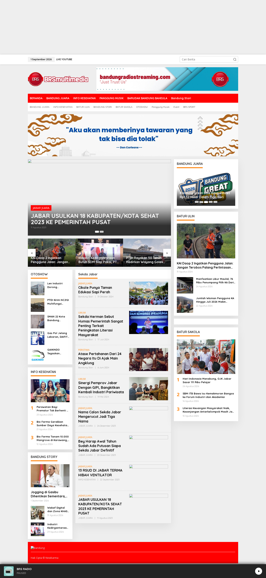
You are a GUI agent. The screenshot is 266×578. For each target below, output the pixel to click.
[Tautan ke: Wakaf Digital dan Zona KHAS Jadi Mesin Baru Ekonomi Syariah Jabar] (37, 512)
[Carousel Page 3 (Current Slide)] (206, 202)
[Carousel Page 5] (215, 202)
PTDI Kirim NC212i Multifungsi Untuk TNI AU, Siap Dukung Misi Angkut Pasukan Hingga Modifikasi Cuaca (58, 301)
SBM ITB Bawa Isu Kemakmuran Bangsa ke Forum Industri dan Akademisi (208, 395)
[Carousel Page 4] (211, 202)
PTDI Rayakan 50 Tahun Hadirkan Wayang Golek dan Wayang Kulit (144, 260)
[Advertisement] (117, 27)
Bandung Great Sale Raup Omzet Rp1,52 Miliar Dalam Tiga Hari (205, 195)
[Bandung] (58, 78)
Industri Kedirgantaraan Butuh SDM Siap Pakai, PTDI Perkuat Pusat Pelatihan (99, 260)
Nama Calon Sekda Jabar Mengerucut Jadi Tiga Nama (99, 416)
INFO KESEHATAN (87, 479)
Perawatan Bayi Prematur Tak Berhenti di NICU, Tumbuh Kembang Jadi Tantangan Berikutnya (53, 408)
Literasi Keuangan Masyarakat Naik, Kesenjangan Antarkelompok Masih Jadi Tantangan (209, 410)
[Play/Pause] (258, 571)
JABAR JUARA (41, 208)
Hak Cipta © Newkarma (44, 557)
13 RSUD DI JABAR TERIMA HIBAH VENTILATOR (100, 472)
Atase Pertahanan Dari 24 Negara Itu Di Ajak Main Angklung (100, 358)
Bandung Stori (85, 296)
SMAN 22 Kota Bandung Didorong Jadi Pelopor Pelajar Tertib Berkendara (57, 318)
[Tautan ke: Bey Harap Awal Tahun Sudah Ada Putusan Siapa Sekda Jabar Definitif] (148, 447)
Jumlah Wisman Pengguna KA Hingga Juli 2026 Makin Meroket (215, 300)
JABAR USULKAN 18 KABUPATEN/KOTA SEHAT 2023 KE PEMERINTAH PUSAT (95, 219)
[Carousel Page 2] (102, 232)
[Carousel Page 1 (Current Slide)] (97, 232)
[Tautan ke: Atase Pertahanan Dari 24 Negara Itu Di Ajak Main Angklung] (148, 359)
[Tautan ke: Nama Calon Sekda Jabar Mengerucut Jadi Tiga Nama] (148, 417)
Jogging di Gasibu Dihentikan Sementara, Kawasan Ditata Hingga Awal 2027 (48, 494)
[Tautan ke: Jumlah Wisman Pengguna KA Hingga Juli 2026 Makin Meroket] (185, 304)
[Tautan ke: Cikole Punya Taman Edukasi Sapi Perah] (148, 293)
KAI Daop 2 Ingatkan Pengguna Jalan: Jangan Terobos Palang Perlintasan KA (49, 260)
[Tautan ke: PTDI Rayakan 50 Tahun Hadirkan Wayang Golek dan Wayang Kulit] (147, 253)
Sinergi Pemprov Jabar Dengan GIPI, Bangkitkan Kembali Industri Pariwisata (101, 387)
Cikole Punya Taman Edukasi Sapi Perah (95, 289)
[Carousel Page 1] (197, 202)
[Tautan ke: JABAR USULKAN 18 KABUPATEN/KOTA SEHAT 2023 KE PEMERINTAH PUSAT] (99, 197)
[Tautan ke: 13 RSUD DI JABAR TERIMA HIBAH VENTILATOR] (148, 476)
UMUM (82, 312)
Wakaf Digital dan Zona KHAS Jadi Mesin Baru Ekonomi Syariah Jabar (58, 509)
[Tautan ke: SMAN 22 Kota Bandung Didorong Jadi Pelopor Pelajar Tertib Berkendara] (37, 321)
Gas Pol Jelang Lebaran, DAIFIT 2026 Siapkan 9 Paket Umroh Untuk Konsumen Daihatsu (58, 334)
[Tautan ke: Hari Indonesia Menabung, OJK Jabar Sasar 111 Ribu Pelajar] (206, 356)
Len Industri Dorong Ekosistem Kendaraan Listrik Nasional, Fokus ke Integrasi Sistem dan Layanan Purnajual (57, 285)
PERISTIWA (84, 350)
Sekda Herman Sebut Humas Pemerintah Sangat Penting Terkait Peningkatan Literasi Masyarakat (100, 325)
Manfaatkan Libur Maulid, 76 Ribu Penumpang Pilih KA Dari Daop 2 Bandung (215, 280)
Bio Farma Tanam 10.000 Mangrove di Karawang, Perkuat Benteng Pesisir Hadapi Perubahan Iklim (53, 438)
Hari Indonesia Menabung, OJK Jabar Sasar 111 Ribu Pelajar (207, 380)
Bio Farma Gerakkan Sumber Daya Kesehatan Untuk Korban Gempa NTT (53, 423)
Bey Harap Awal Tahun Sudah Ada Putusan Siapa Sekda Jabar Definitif (99, 446)
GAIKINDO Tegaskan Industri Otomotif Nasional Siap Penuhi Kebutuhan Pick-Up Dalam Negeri (58, 351)
